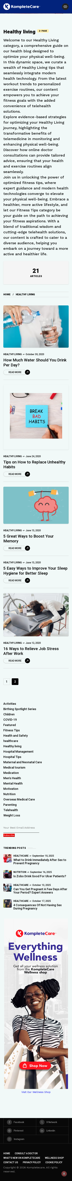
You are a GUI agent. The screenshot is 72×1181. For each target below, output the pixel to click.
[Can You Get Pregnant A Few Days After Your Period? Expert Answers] (7, 887)
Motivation (10, 789)
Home (7, 294)
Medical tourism (14, 767)
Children (9, 714)
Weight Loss (11, 815)
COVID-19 (10, 720)
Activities (9, 704)
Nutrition (9, 794)
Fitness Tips (11, 730)
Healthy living (12, 354)
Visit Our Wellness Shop (36, 1092)
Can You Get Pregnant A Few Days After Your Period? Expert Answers (40, 891)
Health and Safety (15, 735)
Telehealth (10, 810)
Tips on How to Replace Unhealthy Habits (34, 464)
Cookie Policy (53, 1162)
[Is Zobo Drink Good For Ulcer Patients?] (7, 874)
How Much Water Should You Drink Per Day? (34, 362)
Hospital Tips (12, 757)
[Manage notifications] (64, 1173)
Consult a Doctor (26, 1153)
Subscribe (9, 835)
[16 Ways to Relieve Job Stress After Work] (36, 614)
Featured (9, 725)
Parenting (10, 805)
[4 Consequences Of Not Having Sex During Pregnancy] (7, 903)
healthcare (10, 741)
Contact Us (10, 1162)
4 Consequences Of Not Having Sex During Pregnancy (37, 907)
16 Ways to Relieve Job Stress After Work (31, 651)
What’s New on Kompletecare (21, 1158)
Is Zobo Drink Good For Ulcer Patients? (39, 876)
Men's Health (12, 778)
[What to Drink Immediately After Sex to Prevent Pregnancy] (7, 858)
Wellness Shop (54, 1158)
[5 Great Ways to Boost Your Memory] (36, 505)
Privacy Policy (32, 1162)
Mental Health (13, 783)
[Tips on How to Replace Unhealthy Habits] (36, 417)
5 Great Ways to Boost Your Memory (28, 538)
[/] (65, 6)
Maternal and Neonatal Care (22, 762)
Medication (11, 773)
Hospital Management (18, 751)
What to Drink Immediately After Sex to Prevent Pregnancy (39, 862)
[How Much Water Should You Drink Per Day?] (36, 326)
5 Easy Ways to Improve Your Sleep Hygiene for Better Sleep (35, 570)
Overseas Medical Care (19, 799)
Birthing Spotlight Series (19, 709)
